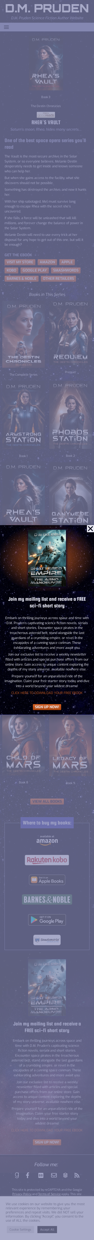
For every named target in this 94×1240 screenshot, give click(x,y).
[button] (90, 528)
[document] (47, 620)
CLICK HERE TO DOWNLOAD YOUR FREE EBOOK (47, 693)
